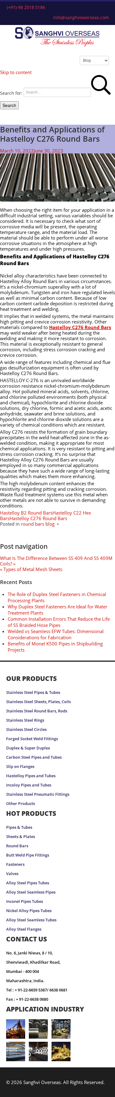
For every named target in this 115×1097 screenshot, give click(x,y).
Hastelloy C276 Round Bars (80, 327)
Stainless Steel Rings (25, 720)
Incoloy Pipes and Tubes (28, 785)
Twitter (91, 1089)
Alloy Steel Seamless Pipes (31, 892)
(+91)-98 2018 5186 (26, 7)
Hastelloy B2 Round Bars (26, 513)
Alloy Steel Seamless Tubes (31, 920)
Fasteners (15, 864)
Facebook (82, 1089)
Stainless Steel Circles (26, 729)
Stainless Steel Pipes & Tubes (33, 692)
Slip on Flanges (20, 766)
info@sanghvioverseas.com (81, 17)
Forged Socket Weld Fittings (32, 738)
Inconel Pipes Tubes (24, 901)
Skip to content (16, 72)
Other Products (20, 803)
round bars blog (38, 524)
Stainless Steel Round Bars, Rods (36, 711)
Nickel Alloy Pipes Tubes (29, 910)
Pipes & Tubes (19, 827)
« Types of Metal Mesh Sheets (31, 569)
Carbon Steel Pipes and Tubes (34, 757)
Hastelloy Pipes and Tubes (31, 775)
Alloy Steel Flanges (23, 929)
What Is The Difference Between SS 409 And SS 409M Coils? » (56, 561)
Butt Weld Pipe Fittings (27, 855)
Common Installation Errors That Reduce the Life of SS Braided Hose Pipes (59, 622)
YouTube (104, 1089)
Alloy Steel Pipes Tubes (27, 883)
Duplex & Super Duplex (28, 748)
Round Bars (17, 846)
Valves (12, 873)
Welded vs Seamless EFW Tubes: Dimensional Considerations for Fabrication (56, 634)
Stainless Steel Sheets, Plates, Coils (38, 701)
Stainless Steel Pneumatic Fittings (37, 794)
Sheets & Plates (20, 836)
